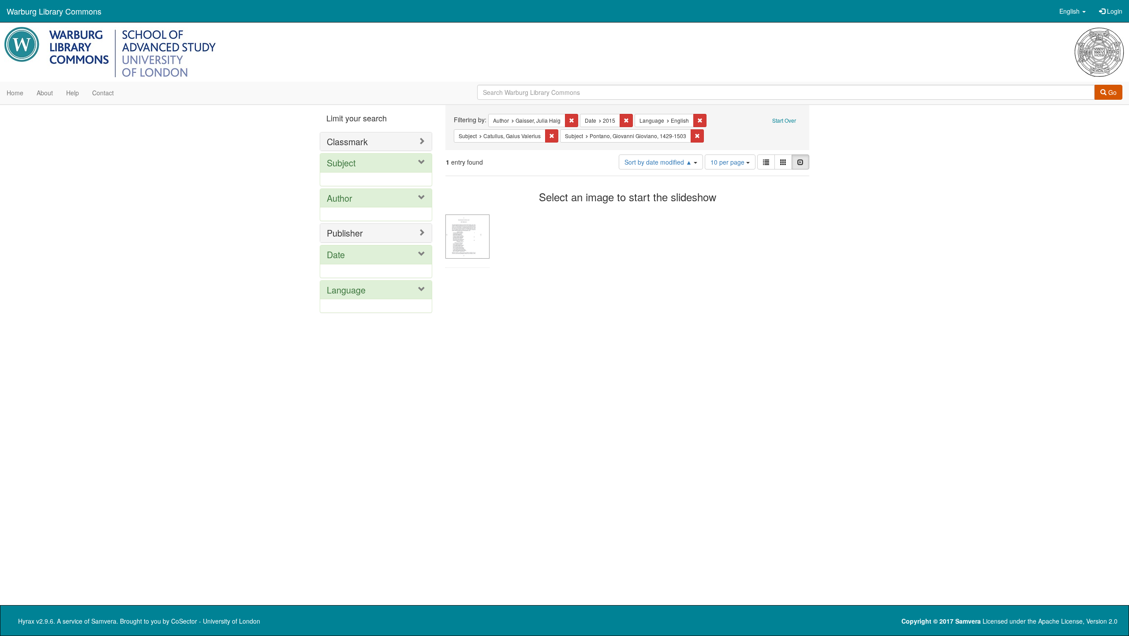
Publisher (345, 232)
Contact (103, 92)
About (45, 92)
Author (339, 198)
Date (336, 254)
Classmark (347, 141)
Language (346, 289)
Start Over (784, 120)
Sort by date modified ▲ (659, 162)
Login (1113, 11)
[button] (1072, 11)
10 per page (728, 162)
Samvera (103, 621)
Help (72, 92)
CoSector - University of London (215, 621)
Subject (341, 162)
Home (15, 92)
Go (1112, 92)
